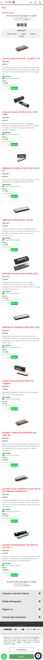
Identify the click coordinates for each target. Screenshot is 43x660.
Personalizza (21, 650)
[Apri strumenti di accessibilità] (38, 655)
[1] (6, 88)
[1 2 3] (6, 250)
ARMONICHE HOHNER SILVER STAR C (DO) (20, 327)
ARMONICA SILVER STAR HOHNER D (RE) (20, 273)
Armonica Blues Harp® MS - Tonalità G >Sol (21, 58)
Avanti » (27, 19)
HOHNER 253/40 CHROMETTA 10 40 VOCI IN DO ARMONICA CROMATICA (21, 490)
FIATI (4, 7)
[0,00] (40, 2)
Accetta (21, 656)
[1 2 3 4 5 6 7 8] (6, 409)
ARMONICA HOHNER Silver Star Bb (17, 220)
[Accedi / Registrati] (35, 2)
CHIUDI (41, 637)
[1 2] (6, 196)
